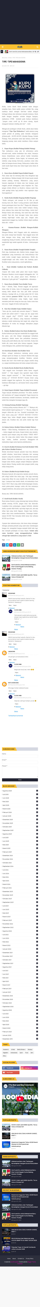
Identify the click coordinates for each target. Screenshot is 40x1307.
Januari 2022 (20, 949)
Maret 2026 (20, 809)
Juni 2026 (20, 798)
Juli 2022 (20, 935)
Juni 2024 (20, 873)
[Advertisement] (20, 22)
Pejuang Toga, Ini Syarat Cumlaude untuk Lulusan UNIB (23, 1248)
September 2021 (20, 963)
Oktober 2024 (20, 863)
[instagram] (29, 1068)
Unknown (11, 651)
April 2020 (20, 1024)
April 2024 (20, 881)
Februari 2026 (20, 812)
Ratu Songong (13, 683)
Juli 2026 (20, 794)
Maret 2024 (20, 884)
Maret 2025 (20, 848)
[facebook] (10, 1068)
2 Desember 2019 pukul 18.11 (17, 595)
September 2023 (20, 902)
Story (4, 1056)
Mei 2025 (20, 845)
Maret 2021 (20, 985)
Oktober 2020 (20, 1003)
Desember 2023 (20, 891)
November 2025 (20, 823)
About (14, 1258)
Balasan (12, 608)
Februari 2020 (20, 1032)
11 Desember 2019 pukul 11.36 (17, 685)
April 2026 (20, 805)
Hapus (14, 605)
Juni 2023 (20, 909)
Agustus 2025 (20, 834)
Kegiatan (5, 1053)
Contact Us (21, 1258)
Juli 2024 (20, 870)
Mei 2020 (20, 1021)
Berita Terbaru (21, 1049)
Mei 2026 (20, 801)
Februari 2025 (20, 852)
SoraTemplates (14, 1262)
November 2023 (20, 895)
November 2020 (20, 999)
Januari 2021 (20, 992)
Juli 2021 (20, 970)
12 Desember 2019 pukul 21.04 (23, 697)
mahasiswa (14, 1053)
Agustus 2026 (20, 791)
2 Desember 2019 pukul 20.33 (23, 612)
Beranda (4, 58)
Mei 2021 (20, 978)
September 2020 (20, 1006)
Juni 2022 (20, 938)
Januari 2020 (20, 1035)
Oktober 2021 (20, 960)
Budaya (30, 1049)
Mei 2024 (20, 877)
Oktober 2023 (20, 899)
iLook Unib (6, 66)
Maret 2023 (20, 917)
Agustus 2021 (20, 967)
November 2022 (20, 924)
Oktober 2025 (20, 827)
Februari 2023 (20, 920)
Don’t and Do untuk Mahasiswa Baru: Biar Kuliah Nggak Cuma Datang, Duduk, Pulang (23, 567)
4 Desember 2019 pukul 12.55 (23, 666)
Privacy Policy (29, 1258)
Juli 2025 (20, 837)
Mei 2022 (20, 942)
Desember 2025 (20, 819)
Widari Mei (11, 593)
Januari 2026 (20, 816)
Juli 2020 (20, 1014)
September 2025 (20, 830)
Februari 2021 (20, 988)
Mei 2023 (20, 913)
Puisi (26, 1053)
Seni (32, 1053)
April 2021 (20, 981)
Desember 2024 (20, 855)
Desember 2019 (20, 1039)
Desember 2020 (20, 996)
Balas (10, 605)
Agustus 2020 (20, 1010)
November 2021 (20, 956)
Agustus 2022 (20, 931)
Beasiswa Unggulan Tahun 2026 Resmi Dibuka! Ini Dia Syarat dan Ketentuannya (24, 1144)
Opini (21, 1053)
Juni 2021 (20, 974)
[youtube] (10, 1072)
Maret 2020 (20, 1028)
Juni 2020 (20, 1017)
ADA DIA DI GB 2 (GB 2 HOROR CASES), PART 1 (24, 1134)
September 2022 (20, 927)
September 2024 (20, 866)
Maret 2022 (20, 945)
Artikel (9, 58)
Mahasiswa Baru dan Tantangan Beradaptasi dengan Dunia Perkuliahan (24, 557)
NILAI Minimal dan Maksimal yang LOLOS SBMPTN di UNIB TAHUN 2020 (24, 1239)
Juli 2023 (20, 906)
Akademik (6, 1049)
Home (8, 1258)
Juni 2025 (20, 841)
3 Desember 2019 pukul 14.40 (17, 653)
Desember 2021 (20, 952)
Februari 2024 (20, 888)
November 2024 (20, 859)
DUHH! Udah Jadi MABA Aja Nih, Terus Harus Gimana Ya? (24, 576)
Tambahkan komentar (15, 716)
